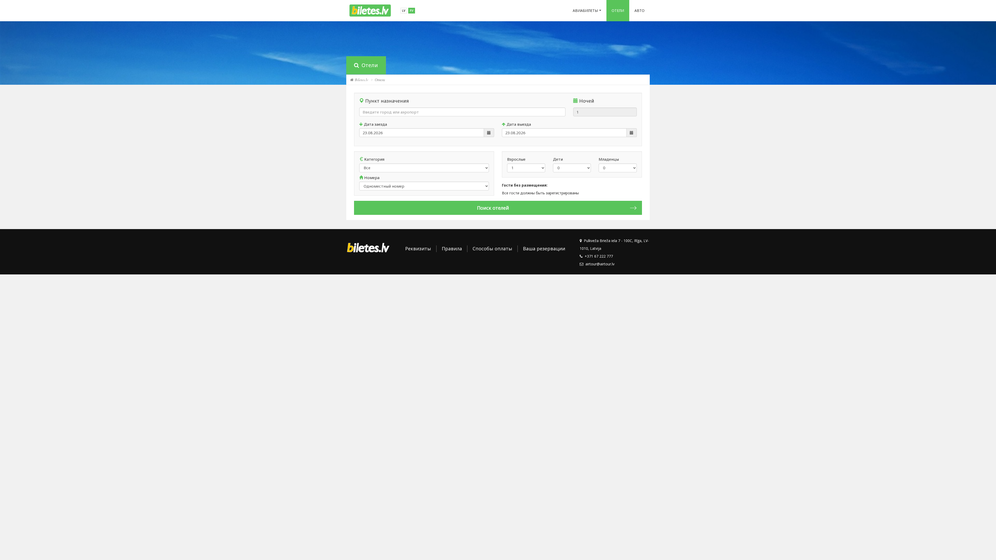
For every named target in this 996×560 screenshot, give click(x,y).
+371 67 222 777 (598, 256)
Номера (371, 177)
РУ (411, 10)
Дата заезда (375, 124)
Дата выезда (518, 124)
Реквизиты (418, 248)
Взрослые (516, 159)
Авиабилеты (585, 10)
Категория (373, 159)
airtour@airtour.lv (598, 263)
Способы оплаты (492, 248)
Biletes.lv (361, 79)
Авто (639, 10)
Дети (558, 159)
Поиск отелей (493, 208)
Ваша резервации (544, 248)
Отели (618, 10)
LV (403, 10)
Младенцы (609, 159)
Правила (452, 248)
